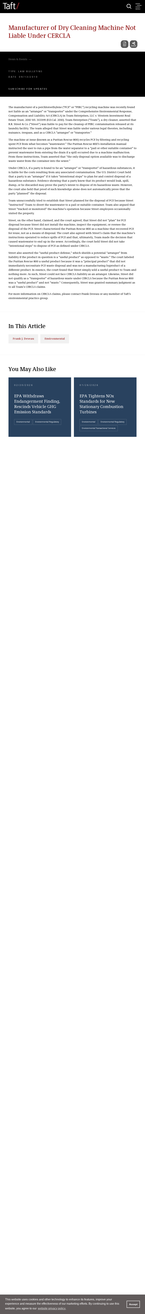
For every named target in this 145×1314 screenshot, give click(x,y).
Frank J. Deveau (23, 338)
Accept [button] (133, 1304)
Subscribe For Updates (28, 89)
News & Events (17, 59)
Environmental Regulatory (47, 422)
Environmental (55, 338)
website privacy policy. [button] (52, 1308)
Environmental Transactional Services (98, 428)
